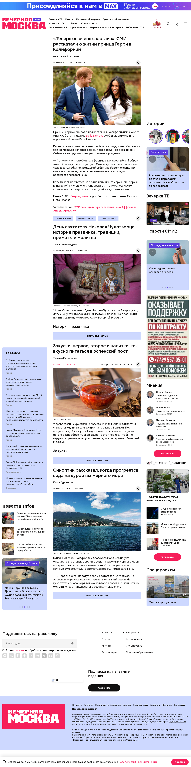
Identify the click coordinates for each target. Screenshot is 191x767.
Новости (54, 23)
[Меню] (186, 24)
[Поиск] (168, 24)
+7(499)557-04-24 (177, 721)
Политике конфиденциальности (137, 762)
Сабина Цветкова (165, 435)
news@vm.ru (142, 724)
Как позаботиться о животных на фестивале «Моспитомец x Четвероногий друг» (24, 449)
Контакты (179, 705)
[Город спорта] (157, 24)
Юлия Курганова (63, 482)
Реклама (88, 705)
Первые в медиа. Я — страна (106, 27)
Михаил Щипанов (165, 420)
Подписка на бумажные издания (113, 705)
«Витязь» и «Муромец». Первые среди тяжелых (174, 526)
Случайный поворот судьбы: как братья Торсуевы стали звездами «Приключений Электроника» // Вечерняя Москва (155, 136)
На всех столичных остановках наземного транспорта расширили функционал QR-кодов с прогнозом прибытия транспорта (25, 416)
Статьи (106, 639)
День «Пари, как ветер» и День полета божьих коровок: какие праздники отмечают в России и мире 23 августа (25, 593)
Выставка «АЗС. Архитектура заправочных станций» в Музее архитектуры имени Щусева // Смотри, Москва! (172, 136)
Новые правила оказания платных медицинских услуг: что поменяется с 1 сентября (24, 481)
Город (9, 373)
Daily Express (94, 135)
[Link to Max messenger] (4, 655)
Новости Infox (18, 506)
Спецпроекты (89, 23)
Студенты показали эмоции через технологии (171, 511)
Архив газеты (134, 639)
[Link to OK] (18, 655)
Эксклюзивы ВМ (58, 27)
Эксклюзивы (158, 152)
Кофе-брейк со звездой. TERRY (168, 213)
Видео (74, 23)
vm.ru (168, 719)
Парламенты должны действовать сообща (167, 397)
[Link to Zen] (24, 655)
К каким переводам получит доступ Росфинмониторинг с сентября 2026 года (168, 159)
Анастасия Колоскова (66, 56)
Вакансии (155, 705)
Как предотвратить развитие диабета (168, 252)
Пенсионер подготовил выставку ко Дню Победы (174, 542)
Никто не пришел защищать (170, 411)
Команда (167, 705)
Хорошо (180, 762)
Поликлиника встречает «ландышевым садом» (162, 498)
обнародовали (78, 196)
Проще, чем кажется (164, 245)
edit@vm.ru (94, 724)
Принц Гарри (85, 218)
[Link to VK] (11, 655)
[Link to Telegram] (37, 655)
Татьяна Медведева (65, 244)
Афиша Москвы (78, 27)
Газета (69, 19)
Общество (11, 488)
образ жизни (108, 218)
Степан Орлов (164, 392)
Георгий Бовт (163, 407)
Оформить (104, 687)
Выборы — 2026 (135, 27)
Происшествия (13, 472)
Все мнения (167, 453)
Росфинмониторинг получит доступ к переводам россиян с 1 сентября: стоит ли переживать (167, 181)
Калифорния (63, 218)
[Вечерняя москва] (33, 716)
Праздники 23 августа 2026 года (24, 571)
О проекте (167, 557)
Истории (155, 123)
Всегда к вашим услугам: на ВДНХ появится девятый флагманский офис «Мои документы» (24, 398)
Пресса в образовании (116, 19)
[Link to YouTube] (31, 655)
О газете (77, 705)
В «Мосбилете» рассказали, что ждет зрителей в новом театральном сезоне (23, 382)
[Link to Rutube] (50, 655)
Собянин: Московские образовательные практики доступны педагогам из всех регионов (21, 365)
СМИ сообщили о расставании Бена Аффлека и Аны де (94, 209)
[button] (8, 570)
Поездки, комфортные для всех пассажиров (169, 440)
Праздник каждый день (22, 563)
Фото (65, 23)
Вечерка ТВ (55, 19)
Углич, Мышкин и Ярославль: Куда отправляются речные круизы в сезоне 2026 (23, 433)
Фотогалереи (109, 652)
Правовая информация (84, 709)
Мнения (154, 385)
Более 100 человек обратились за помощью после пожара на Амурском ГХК (24, 465)
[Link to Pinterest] (57, 655)
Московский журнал (88, 19)
